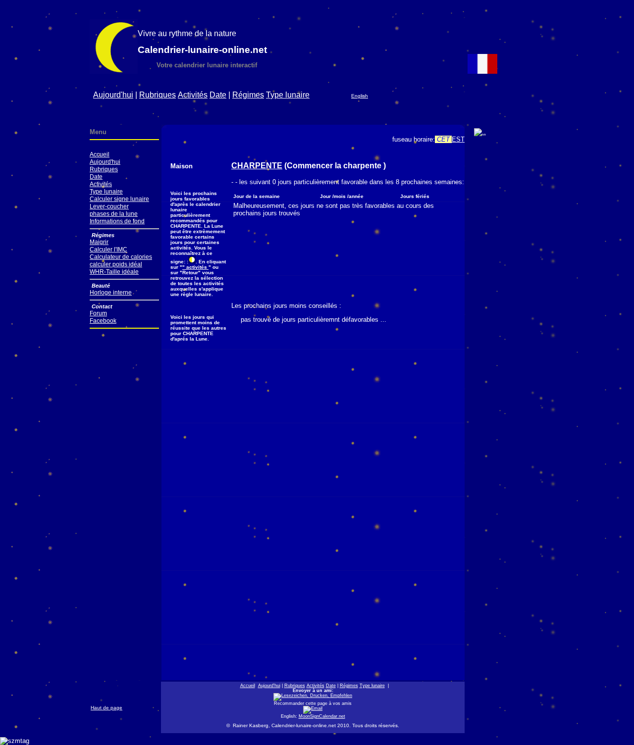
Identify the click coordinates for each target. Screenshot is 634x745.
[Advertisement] (347, 112)
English (359, 96)
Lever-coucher (109, 206)
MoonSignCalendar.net (322, 716)
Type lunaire (288, 95)
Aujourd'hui (113, 95)
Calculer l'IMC (108, 249)
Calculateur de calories (121, 256)
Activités (193, 95)
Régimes (248, 95)
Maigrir (99, 242)
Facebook (103, 320)
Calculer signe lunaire (119, 199)
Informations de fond (117, 221)
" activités (195, 267)
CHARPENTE (256, 165)
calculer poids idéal (116, 264)
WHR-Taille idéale (114, 271)
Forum (98, 313)
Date (218, 95)
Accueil (99, 154)
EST (458, 139)
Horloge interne (111, 292)
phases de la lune (114, 213)
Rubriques (157, 95)
